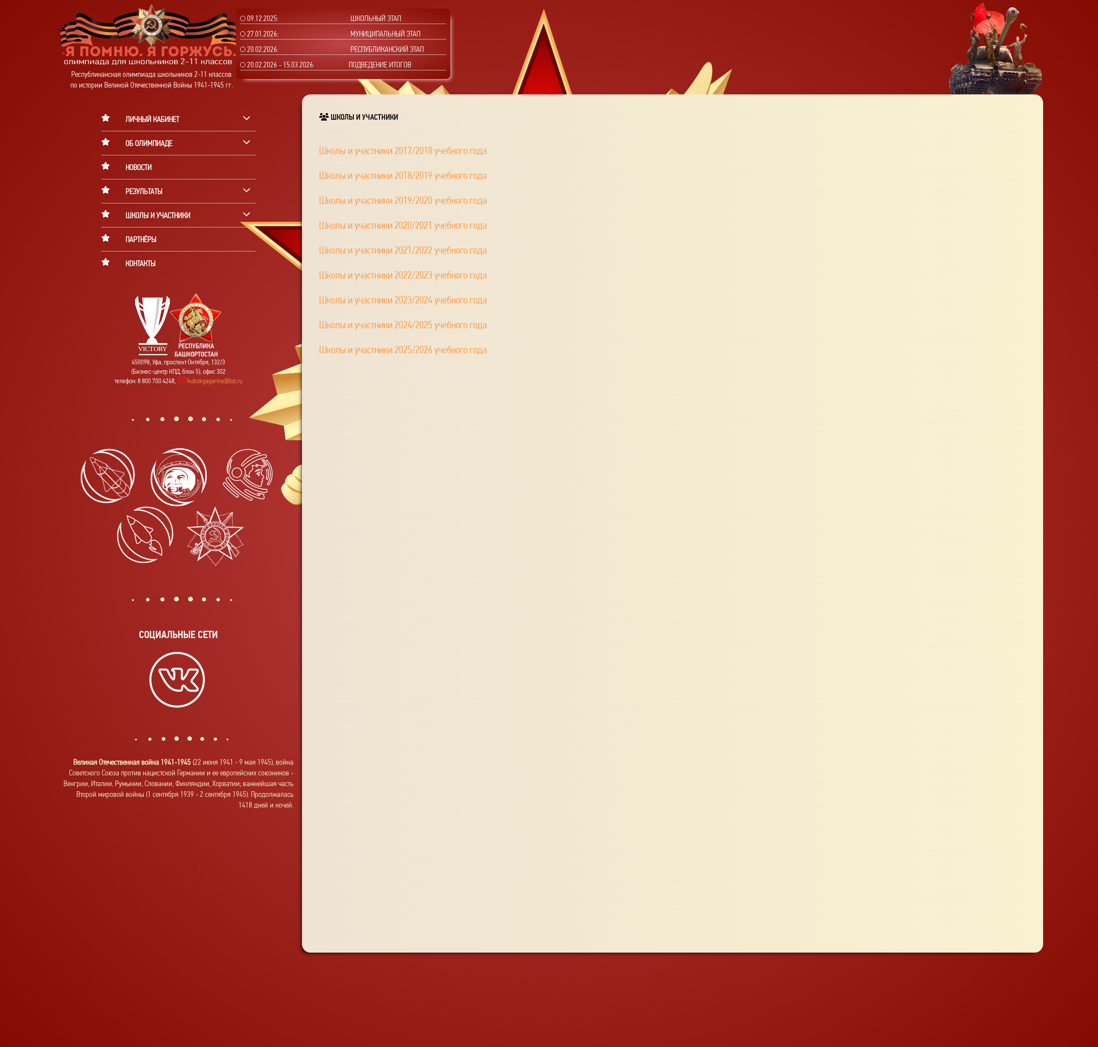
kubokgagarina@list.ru (214, 381)
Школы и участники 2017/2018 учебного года (403, 151)
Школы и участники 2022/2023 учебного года (403, 275)
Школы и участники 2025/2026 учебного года (403, 350)
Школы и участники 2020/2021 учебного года (403, 225)
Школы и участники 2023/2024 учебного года (403, 300)
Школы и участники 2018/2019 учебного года (403, 175)
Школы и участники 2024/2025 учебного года (403, 325)
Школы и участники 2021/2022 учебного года (403, 250)
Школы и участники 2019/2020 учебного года (403, 200)
